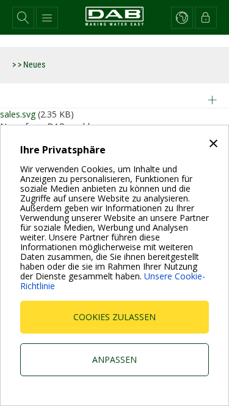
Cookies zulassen (114, 317)
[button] (23, 17)
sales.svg (17, 114)
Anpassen (114, 359)
